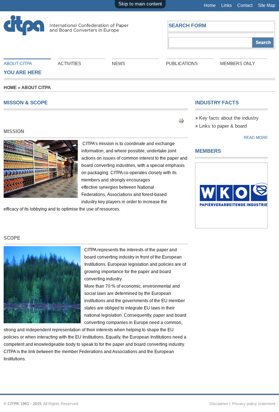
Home (210, 5)
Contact (244, 5)
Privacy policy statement (253, 403)
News (118, 63)
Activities (69, 63)
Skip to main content (140, 4)
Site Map (266, 5)
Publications (182, 63)
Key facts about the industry (229, 118)
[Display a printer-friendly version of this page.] (183, 121)
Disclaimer (219, 403)
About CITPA (18, 63)
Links (226, 5)
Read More (256, 137)
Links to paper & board (223, 126)
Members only (237, 63)
